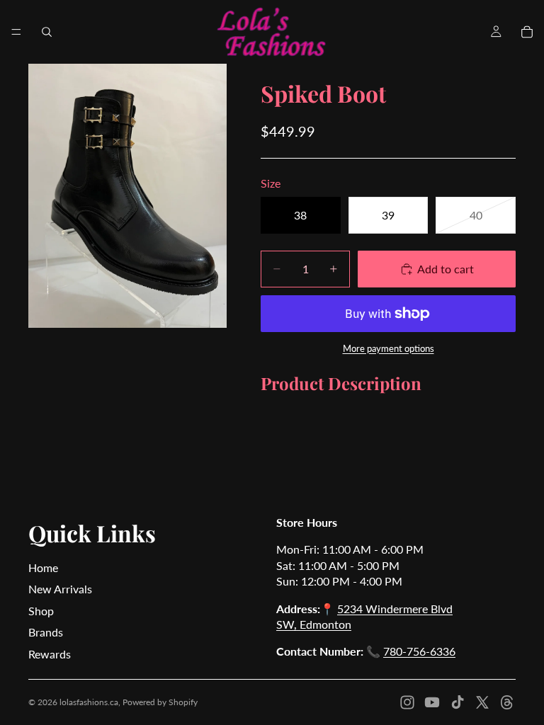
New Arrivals (60, 588)
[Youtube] (432, 702)
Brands (45, 632)
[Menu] (16, 32)
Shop (41, 610)
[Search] (46, 31)
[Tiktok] (457, 702)
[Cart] (527, 31)
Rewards (49, 654)
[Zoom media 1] (127, 196)
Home (43, 567)
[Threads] (507, 702)
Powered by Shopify (160, 702)
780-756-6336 (419, 651)
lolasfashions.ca (89, 702)
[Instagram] (407, 702)
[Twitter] (482, 702)
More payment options (388, 348)
